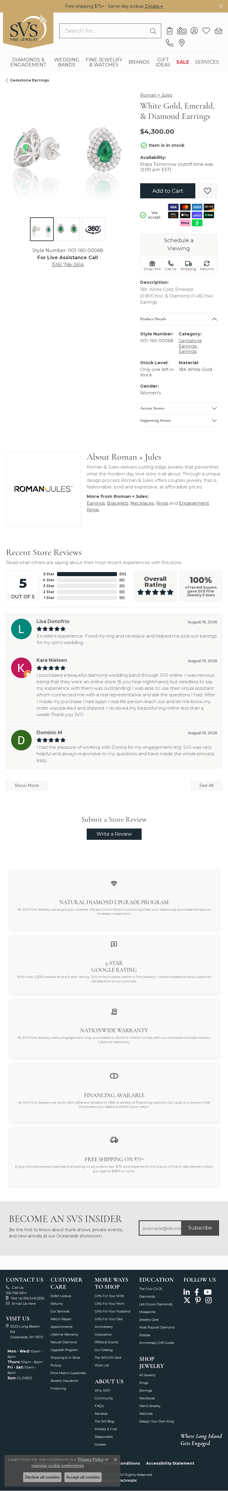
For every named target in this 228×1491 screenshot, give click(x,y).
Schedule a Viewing (179, 244)
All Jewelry (147, 1375)
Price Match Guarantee (68, 1373)
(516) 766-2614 (68, 264)
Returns (56, 1304)
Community (104, 1398)
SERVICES (207, 62)
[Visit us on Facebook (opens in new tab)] (196, 1292)
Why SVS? (102, 1391)
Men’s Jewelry (150, 1406)
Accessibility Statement (170, 1463)
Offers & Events (106, 1342)
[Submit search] (154, 31)
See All (206, 785)
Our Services (59, 1311)
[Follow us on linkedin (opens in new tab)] (186, 1292)
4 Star (49, 580)
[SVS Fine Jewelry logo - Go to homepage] (28, 30)
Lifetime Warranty (64, 1335)
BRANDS (139, 62)
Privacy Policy (91, 1459)
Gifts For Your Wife (109, 1296)
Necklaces (142, 503)
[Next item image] (120, 150)
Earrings (188, 351)
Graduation (103, 1335)
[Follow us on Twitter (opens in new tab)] (187, 1300)
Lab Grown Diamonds (155, 1304)
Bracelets (117, 503)
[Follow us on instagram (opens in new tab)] (208, 1300)
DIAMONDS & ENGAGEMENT (28, 62)
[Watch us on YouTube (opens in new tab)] (208, 1292)
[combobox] (103, 31)
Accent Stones (152, 408)
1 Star (49, 597)
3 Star (49, 586)
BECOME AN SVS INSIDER (65, 1219)
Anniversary (104, 1327)
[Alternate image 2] (68, 229)
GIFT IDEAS (163, 62)
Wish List (102, 1365)
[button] (194, 31)
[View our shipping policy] (114, 1140)
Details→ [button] (154, 6)
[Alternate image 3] (93, 229)
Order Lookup (60, 1296)
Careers (100, 1445)
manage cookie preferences (57, 1465)
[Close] (220, 6)
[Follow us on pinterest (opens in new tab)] (198, 1300)
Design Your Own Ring (156, 1421)
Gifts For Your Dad (109, 1319)
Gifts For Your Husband (112, 1311)
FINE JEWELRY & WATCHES (104, 62)
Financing (58, 1388)
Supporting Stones (155, 420)
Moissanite (147, 1312)
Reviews (101, 1414)
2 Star (49, 592)
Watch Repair (61, 1319)
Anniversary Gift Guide (156, 1343)
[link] (169, 31)
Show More (27, 785)
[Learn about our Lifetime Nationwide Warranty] (114, 1011)
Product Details (153, 318)
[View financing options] (114, 1075)
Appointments (61, 1327)
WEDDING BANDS (67, 62)
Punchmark (126, 1481)
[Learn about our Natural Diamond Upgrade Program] (114, 883)
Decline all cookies (42, 1477)
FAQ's (99, 1406)
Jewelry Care (149, 1320)
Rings (162, 503)
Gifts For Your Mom (109, 1304)
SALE (182, 62)
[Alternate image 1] (42, 229)
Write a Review (114, 834)
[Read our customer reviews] (114, 944)
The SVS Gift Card (108, 1358)
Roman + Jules (156, 95)
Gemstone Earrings (29, 80)
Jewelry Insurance (64, 1381)
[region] (67, 149)
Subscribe (200, 1228)
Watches (146, 1414)
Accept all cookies (83, 1477)
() (122, 574)
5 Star (49, 574)
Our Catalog (104, 1350)
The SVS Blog (104, 1421)
